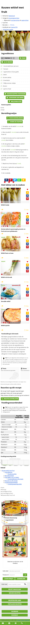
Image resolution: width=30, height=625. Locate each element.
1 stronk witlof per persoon (11, 66)
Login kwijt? (8, 579)
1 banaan (5, 69)
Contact (18, 620)
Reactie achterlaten (11, 399)
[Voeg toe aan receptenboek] (27, 192)
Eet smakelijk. (6, 173)
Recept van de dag (14, 589)
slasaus (5, 86)
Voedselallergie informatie (15, 479)
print (24, 58)
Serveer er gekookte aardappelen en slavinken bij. (12, 168)
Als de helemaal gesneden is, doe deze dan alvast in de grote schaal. (14, 151)
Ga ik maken (7, 62)
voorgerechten (15, 20)
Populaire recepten (14, 604)
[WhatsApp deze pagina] (19, 180)
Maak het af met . (12, 163)
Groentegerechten (13, 18)
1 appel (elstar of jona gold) (11, 72)
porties (6, 22)
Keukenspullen (12, 474)
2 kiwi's (5, 74)
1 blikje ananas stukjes (9, 83)
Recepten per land (14, 600)
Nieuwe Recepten (14, 593)
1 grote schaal (7, 89)
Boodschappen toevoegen (16, 94)
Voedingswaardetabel (11, 482)
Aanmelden (21, 579)
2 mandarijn (6, 80)
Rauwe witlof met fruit (8, 470)
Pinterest (14, 615)
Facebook (14, 611)
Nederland (12, 16)
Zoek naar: (5, 584)
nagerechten (25, 20)
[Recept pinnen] (27, 198)
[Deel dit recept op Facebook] (6, 180)
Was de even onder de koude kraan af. (15, 133)
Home (2, 487)
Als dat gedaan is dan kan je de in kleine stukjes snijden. (13, 145)
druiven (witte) (7, 77)
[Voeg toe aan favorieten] (27, 189)
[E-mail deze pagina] (24, 180)
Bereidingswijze (9, 476)
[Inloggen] (25, 574)
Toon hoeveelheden (16, 118)
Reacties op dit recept (11, 481)
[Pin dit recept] (11, 180)
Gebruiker (6, 571)
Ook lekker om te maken (12, 477)
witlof (17, 126)
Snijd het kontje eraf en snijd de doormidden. (13, 139)
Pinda (4, 368)
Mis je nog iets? (16, 101)
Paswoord (6, 575)
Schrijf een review (8, 29)
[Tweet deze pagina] (15, 180)
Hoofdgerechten (7, 491)
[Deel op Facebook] (27, 195)
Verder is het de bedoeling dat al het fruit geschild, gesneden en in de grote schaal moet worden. (14, 158)
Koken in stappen (16, 122)
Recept (4, 489)
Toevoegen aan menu (16, 97)
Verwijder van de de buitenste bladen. (12, 127)
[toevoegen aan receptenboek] (26, 506)
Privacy (22, 620)
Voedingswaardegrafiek (15, 484)
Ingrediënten (8, 472)
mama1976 (14, 27)
